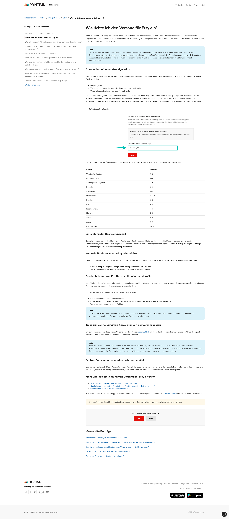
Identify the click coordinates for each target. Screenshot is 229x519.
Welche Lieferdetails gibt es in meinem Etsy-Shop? (46, 80)
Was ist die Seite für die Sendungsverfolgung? (105, 456)
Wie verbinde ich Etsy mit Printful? (39, 33)
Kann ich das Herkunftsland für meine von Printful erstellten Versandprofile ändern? (120, 442)
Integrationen (54, 18)
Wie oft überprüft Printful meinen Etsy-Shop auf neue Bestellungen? (53, 42)
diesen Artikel (143, 332)
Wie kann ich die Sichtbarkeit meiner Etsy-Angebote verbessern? (52, 69)
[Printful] (34, 4)
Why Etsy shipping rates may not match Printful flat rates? (114, 383)
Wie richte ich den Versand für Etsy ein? (42, 38)
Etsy (65, 18)
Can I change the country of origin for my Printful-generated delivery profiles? (122, 386)
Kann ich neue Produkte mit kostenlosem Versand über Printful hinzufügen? (117, 447)
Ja (139, 418)
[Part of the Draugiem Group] (196, 512)
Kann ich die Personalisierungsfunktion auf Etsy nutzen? (48, 58)
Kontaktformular (170, 393)
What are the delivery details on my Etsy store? (109, 389)
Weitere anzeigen (32, 85)
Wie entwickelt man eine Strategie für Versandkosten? (108, 451)
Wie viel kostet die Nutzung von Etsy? (40, 53)
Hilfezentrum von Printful (34, 18)
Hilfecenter (54, 5)
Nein (151, 418)
